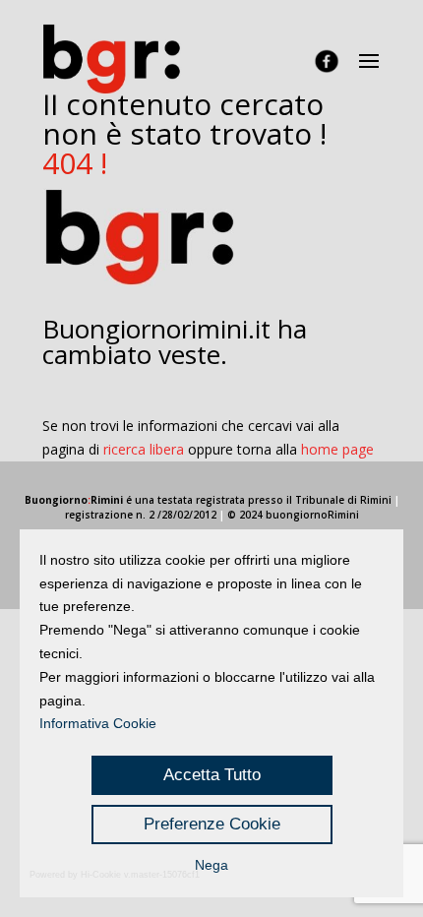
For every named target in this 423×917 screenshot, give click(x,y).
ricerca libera (143, 449)
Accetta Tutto (212, 774)
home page (337, 449)
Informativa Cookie (97, 723)
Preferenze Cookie (212, 824)
